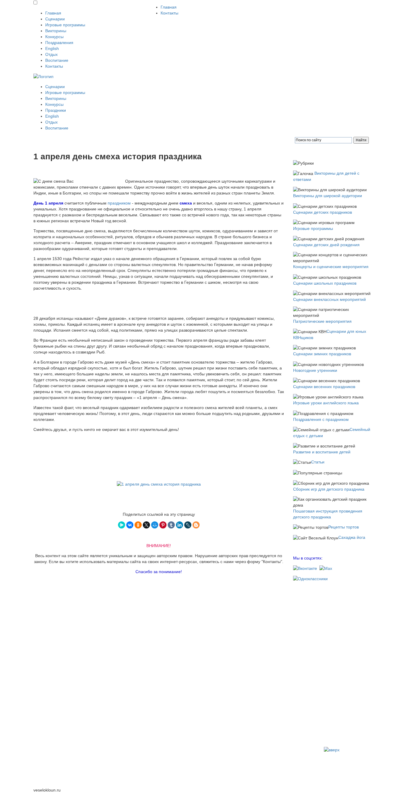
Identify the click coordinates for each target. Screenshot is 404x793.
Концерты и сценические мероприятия (331, 266)
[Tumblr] (171, 524)
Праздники (55, 110)
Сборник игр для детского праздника (328, 489)
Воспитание (56, 60)
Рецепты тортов (343, 527)
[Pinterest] (163, 524)
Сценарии (55, 19)
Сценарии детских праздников (322, 212)
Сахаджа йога (351, 537)
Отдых (51, 54)
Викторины (55, 30)
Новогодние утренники (315, 370)
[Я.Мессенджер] (121, 524)
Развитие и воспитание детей (321, 452)
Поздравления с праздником (321, 419)
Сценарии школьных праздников (324, 283)
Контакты (54, 66)
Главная (53, 13)
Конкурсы (54, 36)
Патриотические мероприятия (322, 321)
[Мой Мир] (154, 524)
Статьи (317, 462)
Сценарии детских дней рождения (326, 244)
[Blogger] (196, 524)
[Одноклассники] (138, 524)
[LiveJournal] (187, 524)
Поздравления (59, 42)
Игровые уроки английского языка (326, 402)
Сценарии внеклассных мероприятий (329, 299)
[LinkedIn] (179, 524)
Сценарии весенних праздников (324, 386)
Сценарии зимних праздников (322, 353)
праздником (119, 203)
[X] (146, 524)
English (52, 48)
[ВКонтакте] (129, 524)
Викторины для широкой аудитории (327, 195)
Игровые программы (65, 24)
